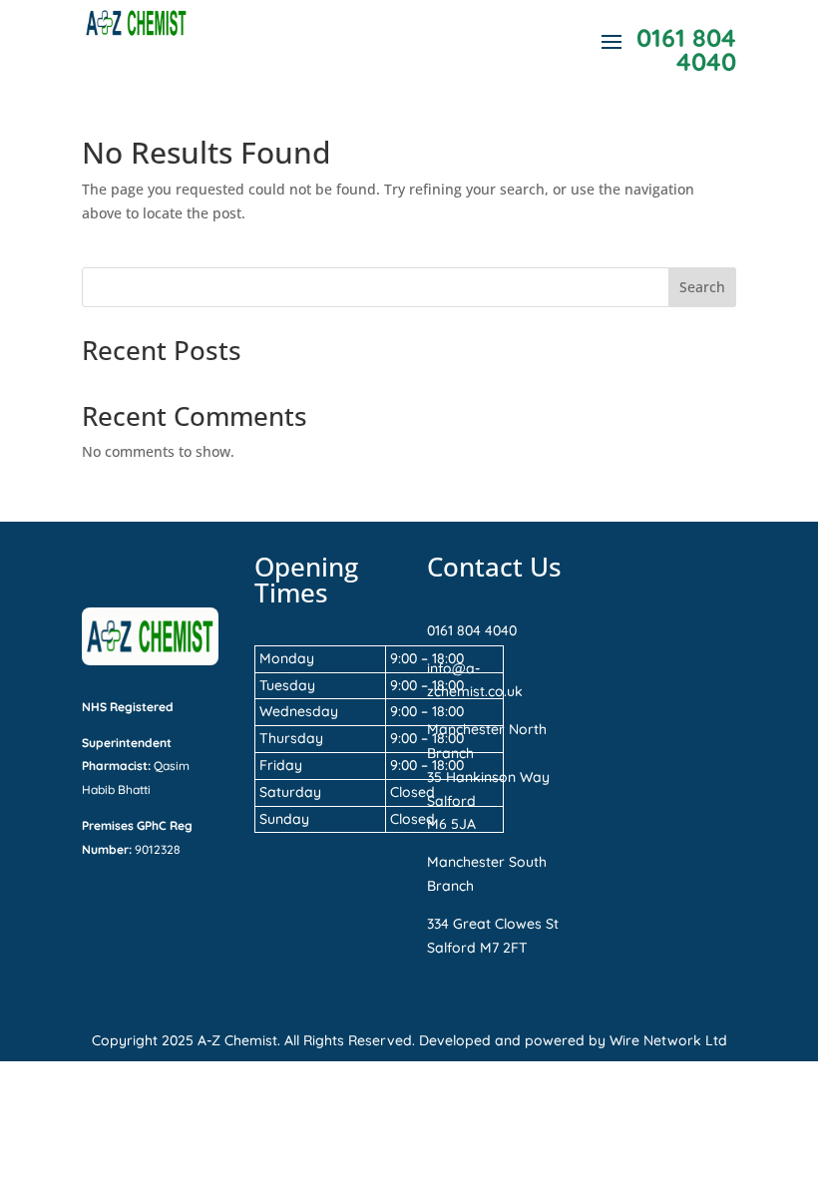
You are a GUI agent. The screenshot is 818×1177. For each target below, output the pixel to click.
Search (702, 286)
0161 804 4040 (472, 630)
